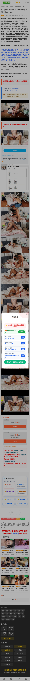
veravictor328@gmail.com (12, 356)
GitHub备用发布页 (10, 349)
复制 (23, 337)
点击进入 (21, 331)
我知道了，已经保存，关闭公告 (15, 362)
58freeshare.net (9, 338)
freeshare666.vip (10, 344)
